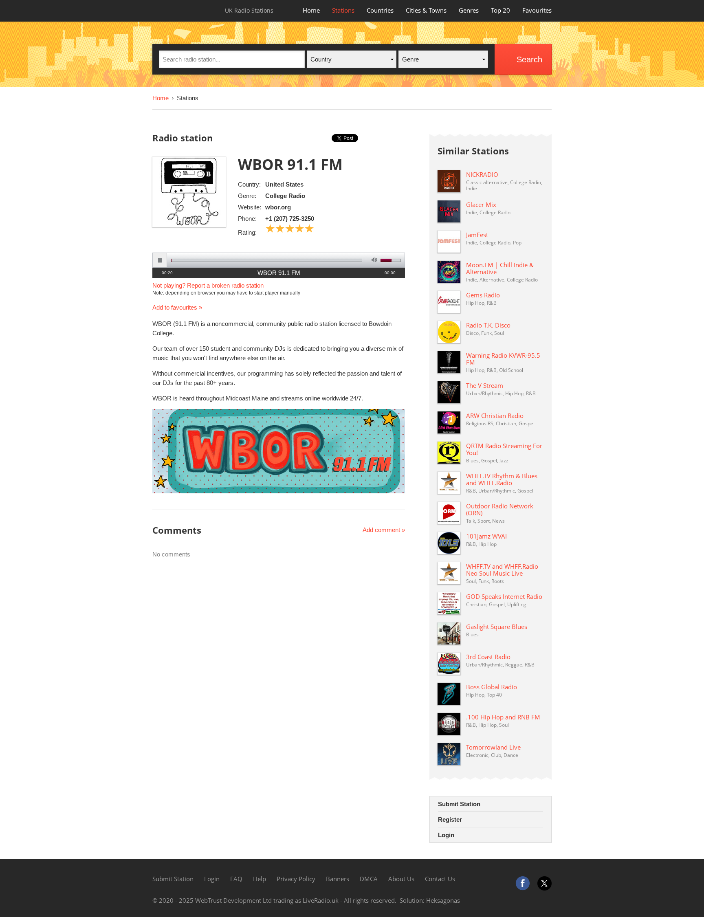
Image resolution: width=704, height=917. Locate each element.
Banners (337, 879)
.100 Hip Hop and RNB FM (503, 717)
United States (284, 184)
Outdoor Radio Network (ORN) (499, 509)
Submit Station (459, 803)
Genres (469, 10)
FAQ (236, 879)
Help (259, 879)
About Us (401, 879)
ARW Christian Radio (495, 415)
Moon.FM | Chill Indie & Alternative (500, 268)
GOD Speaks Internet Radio (504, 596)
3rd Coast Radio (488, 657)
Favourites (537, 10)
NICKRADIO (482, 174)
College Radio (285, 195)
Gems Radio (483, 295)
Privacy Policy (296, 879)
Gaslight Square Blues (496, 626)
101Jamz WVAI (486, 536)
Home (311, 10)
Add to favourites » (177, 307)
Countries (380, 10)
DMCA (369, 879)
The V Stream (484, 385)
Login (446, 834)
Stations (343, 10)
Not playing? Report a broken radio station (208, 285)
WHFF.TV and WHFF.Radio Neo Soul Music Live (502, 569)
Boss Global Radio (491, 687)
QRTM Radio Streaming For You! (504, 449)
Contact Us (440, 879)
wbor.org (278, 207)
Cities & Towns (426, 10)
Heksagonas (443, 900)
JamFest (477, 235)
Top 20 (500, 10)
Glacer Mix (481, 204)
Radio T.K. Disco (488, 325)
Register (450, 819)
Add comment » (384, 529)
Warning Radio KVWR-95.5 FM (503, 358)
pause (160, 260)
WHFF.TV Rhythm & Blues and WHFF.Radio (501, 479)
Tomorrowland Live (493, 747)
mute (373, 260)
